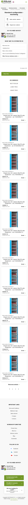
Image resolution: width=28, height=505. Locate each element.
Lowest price (14, 87)
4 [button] (18, 389)
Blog (14, 436)
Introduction (3, 8)
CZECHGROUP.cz (14, 500)
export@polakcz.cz (10, 36)
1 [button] (9, 389)
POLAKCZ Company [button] (12, 483)
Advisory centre (14, 433)
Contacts (14, 418)
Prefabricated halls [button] (11, 477)
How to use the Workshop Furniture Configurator (14, 53)
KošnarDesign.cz (14, 498)
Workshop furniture (13, 8)
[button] (14, 2)
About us (14, 430)
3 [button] (15, 389)
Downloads (14, 438)
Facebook (15, 448)
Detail (22, 120)
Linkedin (16, 452)
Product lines (14, 428)
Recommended (14, 80)
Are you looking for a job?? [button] (12, 490)
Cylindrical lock (6, 48)
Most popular (14, 83)
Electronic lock (6, 45)
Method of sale (14, 411)
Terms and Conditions (14, 408)
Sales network (14, 413)
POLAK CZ (6, 1)
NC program (22, 8)
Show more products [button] (13, 384)
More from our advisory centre (10, 56)
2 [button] (12, 389)
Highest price (14, 90)
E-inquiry (14, 416)
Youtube (16, 455)
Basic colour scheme (7, 51)
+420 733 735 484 (10, 35)
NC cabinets (5, 9)
